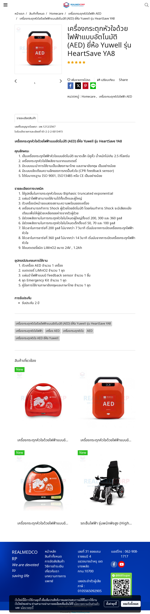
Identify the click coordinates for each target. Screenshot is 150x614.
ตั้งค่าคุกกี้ (111, 603)
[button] (145, 5)
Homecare (89, 96)
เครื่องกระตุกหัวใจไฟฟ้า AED (115, 96)
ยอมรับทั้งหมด (130, 603)
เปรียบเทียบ (107, 80)
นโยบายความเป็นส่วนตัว (86, 603)
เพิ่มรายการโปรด (80, 80)
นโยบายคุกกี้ (27, 607)
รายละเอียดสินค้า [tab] (26, 118)
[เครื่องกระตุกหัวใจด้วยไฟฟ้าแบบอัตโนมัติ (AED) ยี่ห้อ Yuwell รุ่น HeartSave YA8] (38, 49)
